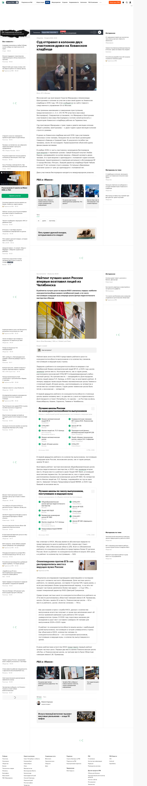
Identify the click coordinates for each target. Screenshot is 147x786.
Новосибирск (28, 763)
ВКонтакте (48, 758)
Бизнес (4, 264)
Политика (5, 61)
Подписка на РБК (71, 761)
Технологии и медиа (8, 768)
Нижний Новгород (29, 778)
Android (111, 761)
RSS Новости (70, 770)
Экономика (5, 761)
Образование (109, 43)
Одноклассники (49, 761)
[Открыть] (15, 2)
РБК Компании (110, 291)
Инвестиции (5, 520)
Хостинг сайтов (92, 779)
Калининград (27, 773)
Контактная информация (95, 761)
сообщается (68, 102)
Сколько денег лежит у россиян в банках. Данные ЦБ (116, 278)
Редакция (90, 763)
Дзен (46, 766)
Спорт (4, 51)
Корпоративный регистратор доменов (96, 776)
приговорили (42, 152)
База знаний (5, 775)
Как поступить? (41, 274)
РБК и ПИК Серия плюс (9, 371)
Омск (25, 766)
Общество (5, 215)
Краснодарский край (30, 775)
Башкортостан (28, 768)
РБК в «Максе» (45, 180)
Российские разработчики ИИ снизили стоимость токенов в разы (118, 57)
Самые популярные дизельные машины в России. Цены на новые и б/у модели (118, 48)
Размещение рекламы (94, 766)
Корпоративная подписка (74, 763)
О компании (91, 758)
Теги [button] (38, 215)
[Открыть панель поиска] (127, 2)
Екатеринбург (28, 761)
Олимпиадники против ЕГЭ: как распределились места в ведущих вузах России (55, 564)
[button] (123, 2)
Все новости (7, 41)
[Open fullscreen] (92, 408)
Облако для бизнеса (94, 773)
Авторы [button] (39, 697)
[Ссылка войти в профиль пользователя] (130, 2)
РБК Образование (7, 778)
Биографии (5, 773)
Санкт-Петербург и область (32, 758)
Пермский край (28, 780)
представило (73, 646)
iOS (110, 758)
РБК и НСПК (5, 243)
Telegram (48, 763)
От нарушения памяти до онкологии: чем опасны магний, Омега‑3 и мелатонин (117, 38)
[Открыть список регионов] (123, 2)
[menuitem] (27, 2)
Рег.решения (91, 782)
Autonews (108, 52)
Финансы (5, 159)
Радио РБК (10, 2)
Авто (3, 576)
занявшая (82, 469)
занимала (40, 371)
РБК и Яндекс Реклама (8, 150)
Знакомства (91, 784)
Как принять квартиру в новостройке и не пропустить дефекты (118, 287)
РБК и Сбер (5, 721)
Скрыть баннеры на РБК (73, 758)
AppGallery (112, 763)
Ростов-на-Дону (28, 782)
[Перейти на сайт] (15, 34)
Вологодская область (30, 770)
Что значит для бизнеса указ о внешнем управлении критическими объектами (118, 296)
